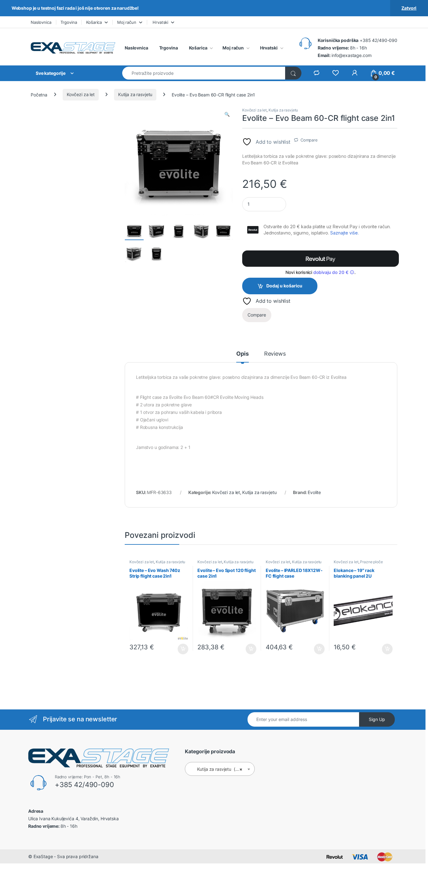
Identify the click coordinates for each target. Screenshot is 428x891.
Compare (309, 139)
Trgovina (68, 22)
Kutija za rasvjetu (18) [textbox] (218, 769)
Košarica (94, 22)
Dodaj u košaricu (284, 285)
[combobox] (203, 73)
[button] (227, 114)
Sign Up (377, 719)
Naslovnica (41, 22)
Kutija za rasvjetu (135, 94)
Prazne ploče (371, 561)
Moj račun (126, 22)
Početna (39, 94)
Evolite (314, 492)
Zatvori (408, 8)
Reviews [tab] (275, 354)
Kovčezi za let (81, 94)
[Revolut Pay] (320, 258)
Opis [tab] (242, 354)
